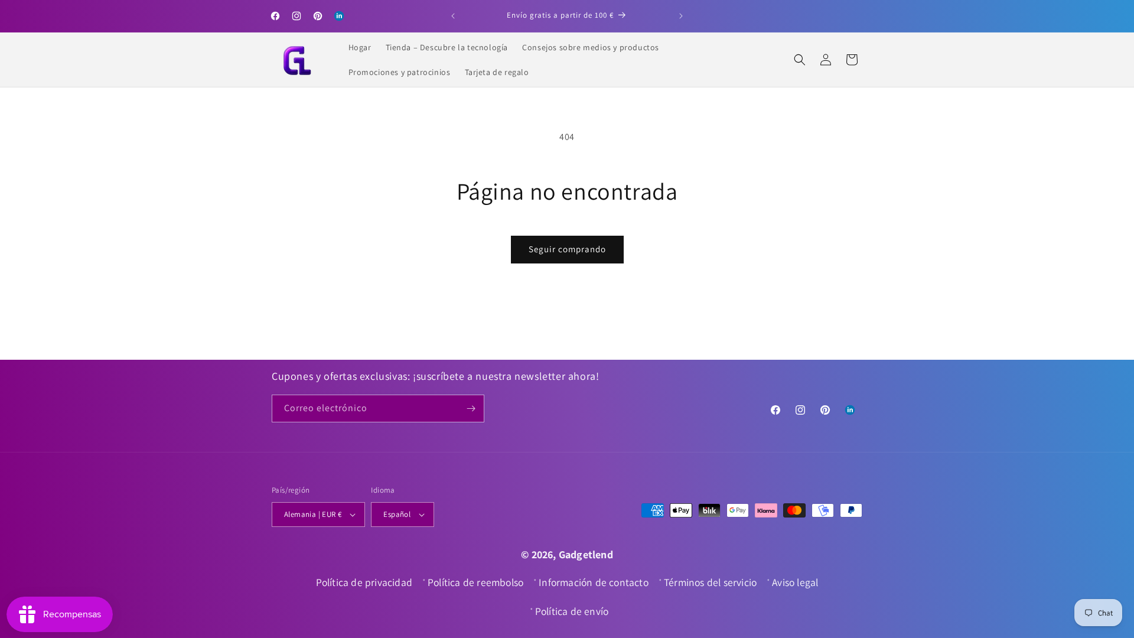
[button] (800, 60)
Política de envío (571, 611)
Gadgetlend (586, 554)
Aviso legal (795, 582)
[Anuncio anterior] (453, 16)
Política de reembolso (475, 582)
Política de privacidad (364, 582)
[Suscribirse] (471, 408)
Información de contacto (594, 582)
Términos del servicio (710, 582)
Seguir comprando (567, 249)
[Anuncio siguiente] (681, 16)
